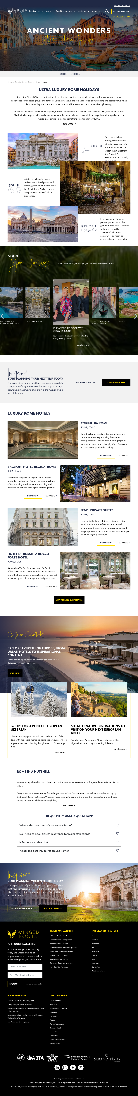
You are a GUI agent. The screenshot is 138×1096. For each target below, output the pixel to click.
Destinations (34, 11)
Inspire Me (82, 11)
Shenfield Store (55, 1000)
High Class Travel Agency (59, 967)
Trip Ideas (53, 1012)
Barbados (95, 943)
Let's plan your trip (85, 382)
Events (52, 1020)
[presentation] (2, 316)
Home (10, 82)
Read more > (83, 345)
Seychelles (96, 967)
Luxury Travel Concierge (59, 955)
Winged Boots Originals (58, 1008)
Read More (123, 456)
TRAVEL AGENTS (122, 5)
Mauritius (95, 963)
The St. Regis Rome (34, 321)
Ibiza (93, 947)
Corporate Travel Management (61, 963)
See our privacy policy (34, 984)
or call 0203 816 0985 (121, 17)
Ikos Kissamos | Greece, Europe (19, 1022)
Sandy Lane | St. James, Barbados (20, 1004)
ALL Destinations (98, 971)
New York (96, 955)
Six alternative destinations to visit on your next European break (98, 729)
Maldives (95, 940)
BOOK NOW (106, 455)
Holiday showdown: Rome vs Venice (102, 322)
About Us (96, 11)
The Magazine (55, 1016)
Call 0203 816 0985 (116, 382)
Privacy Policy (55, 1043)
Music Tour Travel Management (61, 951)
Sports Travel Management (60, 959)
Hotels (48, 11)
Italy (38, 82)
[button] (41, 11)
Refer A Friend (55, 1028)
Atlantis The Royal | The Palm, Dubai (21, 1000)
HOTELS (62, 74)
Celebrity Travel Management (61, 940)
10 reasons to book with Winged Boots (68, 329)
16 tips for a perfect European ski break (36, 727)
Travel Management (64, 11)
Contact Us (54, 1036)
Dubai (94, 936)
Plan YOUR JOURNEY (121, 11)
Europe (31, 82)
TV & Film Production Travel (60, 936)
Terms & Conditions (57, 1039)
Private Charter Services (59, 943)
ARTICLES (75, 74)
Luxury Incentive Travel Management (63, 947)
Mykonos (95, 951)
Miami (94, 959)
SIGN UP (13, 983)
